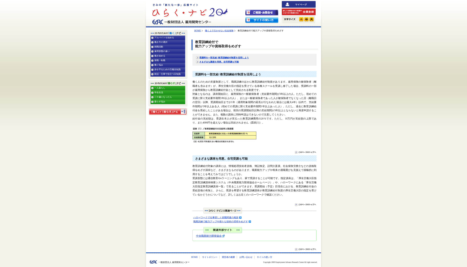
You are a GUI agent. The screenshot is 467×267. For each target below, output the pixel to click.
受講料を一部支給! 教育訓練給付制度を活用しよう (224, 57)
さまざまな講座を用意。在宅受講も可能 (219, 62)
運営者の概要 (228, 257)
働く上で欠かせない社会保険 (219, 30)
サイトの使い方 (264, 257)
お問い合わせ (245, 257)
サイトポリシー (209, 257)
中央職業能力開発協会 (209, 236)
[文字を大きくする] (311, 19)
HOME (197, 30)
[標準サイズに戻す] (306, 19)
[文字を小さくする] (301, 19)
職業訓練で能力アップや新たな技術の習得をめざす (220, 221)
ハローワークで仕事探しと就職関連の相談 (215, 217)
